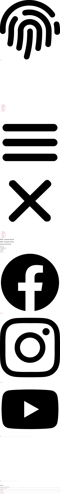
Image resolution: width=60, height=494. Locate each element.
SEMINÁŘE (3, 105)
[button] (30, 171)
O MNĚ (3, 236)
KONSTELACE (4, 106)
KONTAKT (3, 237)
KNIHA (3, 107)
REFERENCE (4, 235)
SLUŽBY (3, 104)
